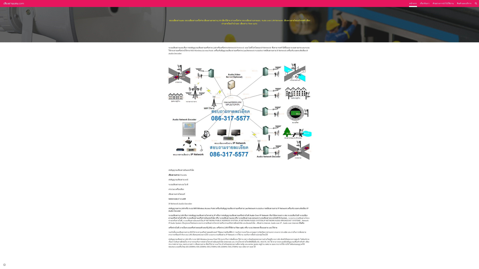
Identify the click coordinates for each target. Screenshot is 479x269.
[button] (476, 3)
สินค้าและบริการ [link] (464, 3)
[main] (239, 25)
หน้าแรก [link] (413, 3)
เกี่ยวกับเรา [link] (424, 3)
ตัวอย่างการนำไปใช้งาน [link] (443, 3)
